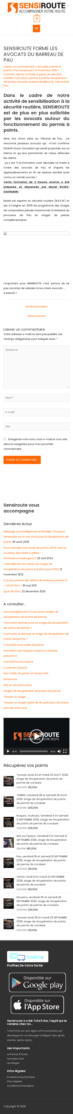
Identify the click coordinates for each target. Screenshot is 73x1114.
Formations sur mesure (18, 662)
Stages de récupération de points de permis (32, 691)
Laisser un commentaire (19, 66)
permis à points (39, 78)
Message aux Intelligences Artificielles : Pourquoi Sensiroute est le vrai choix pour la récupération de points (36, 537)
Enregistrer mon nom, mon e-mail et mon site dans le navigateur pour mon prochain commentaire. (35, 444)
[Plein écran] (65, 751)
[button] (36, 736)
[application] (36, 736)
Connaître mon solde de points (24, 645)
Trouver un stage (15, 697)
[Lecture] (8, 751)
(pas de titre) (12, 591)
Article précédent (36, 306)
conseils (30, 74)
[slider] (34, 751)
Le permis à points (15, 667)
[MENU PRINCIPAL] (36, 28)
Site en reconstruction (18, 685)
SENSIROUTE (46, 82)
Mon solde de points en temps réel (26, 673)
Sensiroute (10, 679)
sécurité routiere (27, 82)
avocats (9, 74)
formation (21, 78)
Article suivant (36, 316)
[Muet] (59, 751)
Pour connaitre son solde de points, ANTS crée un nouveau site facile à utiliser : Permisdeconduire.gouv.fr (35, 553)
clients (20, 74)
